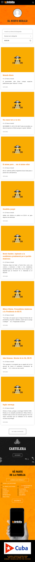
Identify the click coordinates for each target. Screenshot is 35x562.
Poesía (5, 489)
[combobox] (17, 36)
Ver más (5, 87)
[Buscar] (33, 2)
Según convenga (8, 405)
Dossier (5, 493)
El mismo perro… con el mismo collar (16, 164)
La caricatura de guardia (26, 486)
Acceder (17, 455)
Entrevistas (7, 494)
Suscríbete (17, 500)
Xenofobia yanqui (9, 209)
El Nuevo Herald (9, 78)
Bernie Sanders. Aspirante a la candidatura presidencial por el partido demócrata (17, 256)
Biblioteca (6, 496)
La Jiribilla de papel (9, 486)
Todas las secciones (9, 483)
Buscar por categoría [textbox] (10, 36)
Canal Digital (23, 491)
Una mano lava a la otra (12, 120)
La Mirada (6, 491)
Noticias (22, 493)
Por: (4, 78)
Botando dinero (8, 75)
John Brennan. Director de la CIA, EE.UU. (17, 358)
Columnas (22, 494)
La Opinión (22, 489)
